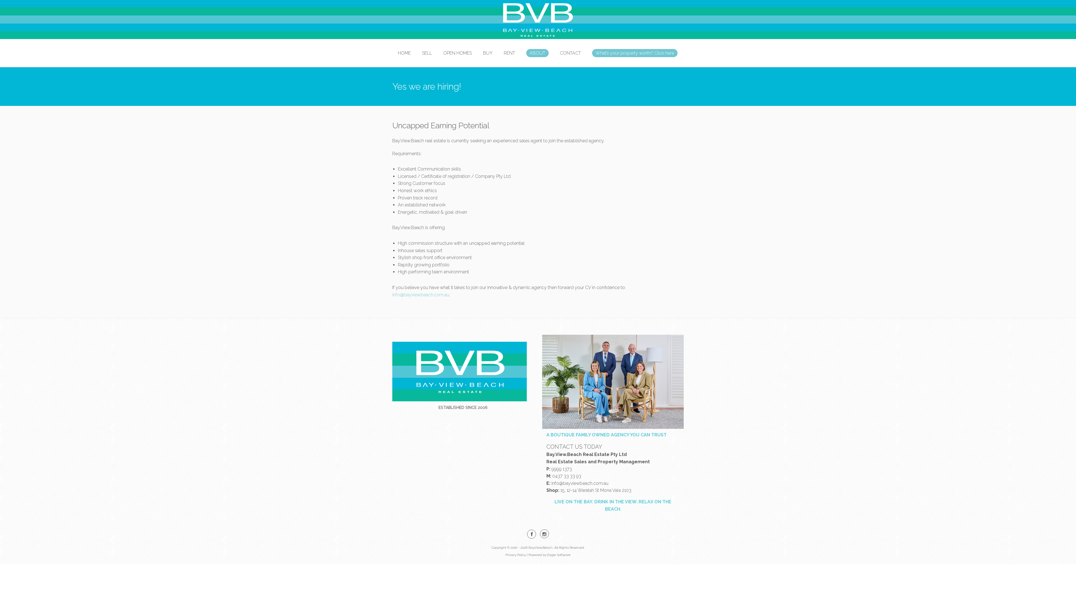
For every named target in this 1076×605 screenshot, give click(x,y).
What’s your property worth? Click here (634, 53)
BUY (488, 53)
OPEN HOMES (457, 53)
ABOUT (537, 53)
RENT (509, 53)
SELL (427, 53)
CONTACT (570, 53)
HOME (404, 53)
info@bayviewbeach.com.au (420, 294)
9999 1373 (561, 469)
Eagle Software (559, 555)
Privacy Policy (515, 555)
